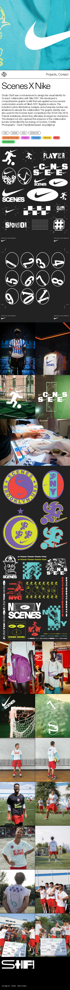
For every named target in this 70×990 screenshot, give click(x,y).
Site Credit (22, 986)
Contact (62, 74)
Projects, (51, 74)
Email (13, 986)
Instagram (6, 986)
